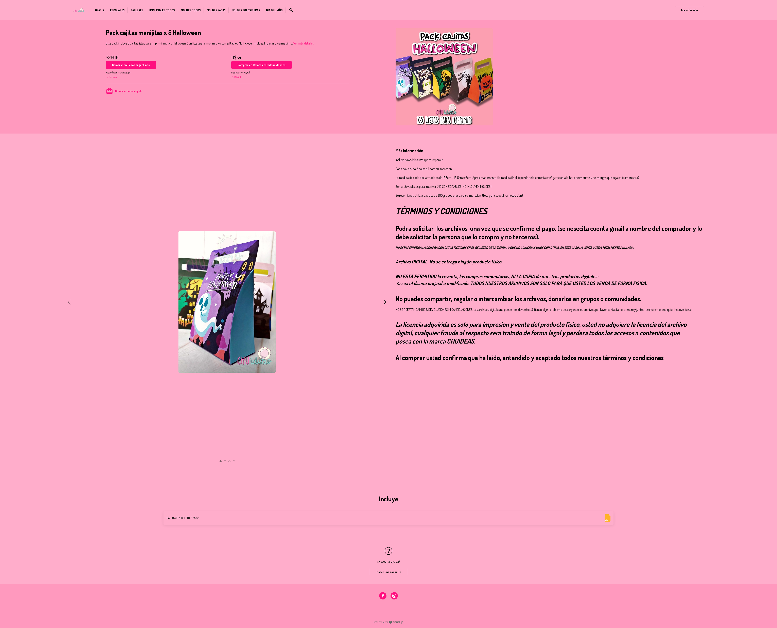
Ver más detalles (303, 43)
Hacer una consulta (388, 572)
